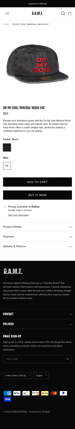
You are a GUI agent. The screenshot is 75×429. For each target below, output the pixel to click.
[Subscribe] (67, 359)
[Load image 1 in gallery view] (37, 63)
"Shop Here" (48, 5)
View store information (18, 215)
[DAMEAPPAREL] (37, 13)
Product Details (12, 226)
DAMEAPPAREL (19, 411)
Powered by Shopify (39, 411)
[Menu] (7, 13)
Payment (8, 236)
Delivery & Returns (14, 246)
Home (6, 24)
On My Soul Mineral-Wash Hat (30, 24)
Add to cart (37, 182)
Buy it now (37, 195)
